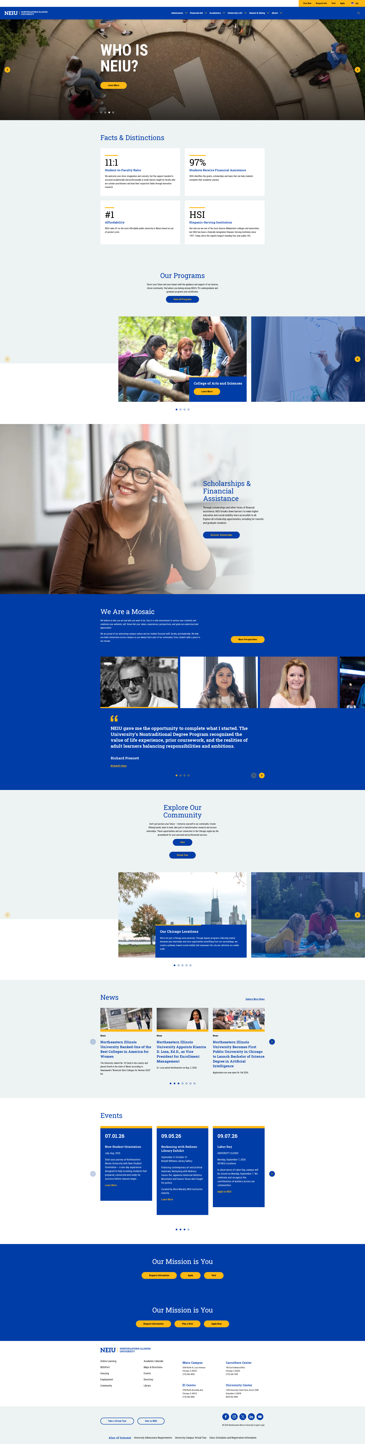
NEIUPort (105, 1367)
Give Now (307, 3)
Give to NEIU (151, 1421)
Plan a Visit (187, 1323)
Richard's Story (119, 765)
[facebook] (225, 1416)
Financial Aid (196, 13)
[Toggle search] (358, 13)
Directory (148, 1379)
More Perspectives (247, 639)
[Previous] (7, 70)
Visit (333, 3)
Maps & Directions (153, 1367)
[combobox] (354, 3)
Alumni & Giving (257, 13)
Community (106, 1385)
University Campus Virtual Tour (191, 1437)
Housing (104, 1373)
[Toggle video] (357, 27)
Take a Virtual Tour (117, 1421)
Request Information (159, 1275)
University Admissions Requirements (153, 1437)
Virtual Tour (182, 855)
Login (262, 1425)
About (275, 13)
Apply (342, 3)
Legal (257, 1425)
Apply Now (113, 93)
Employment (106, 1379)
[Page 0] (101, 112)
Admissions (177, 13)
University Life (235, 13)
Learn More (207, 391)
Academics (215, 13)
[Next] (357, 359)
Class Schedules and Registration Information (232, 1437)
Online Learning (108, 1361)
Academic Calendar (153, 1361)
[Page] (176, 409)
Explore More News (255, 999)
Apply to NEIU (224, 1191)
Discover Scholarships (221, 535)
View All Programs (182, 299)
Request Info (321, 3)
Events (147, 1373)
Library (147, 1385)
